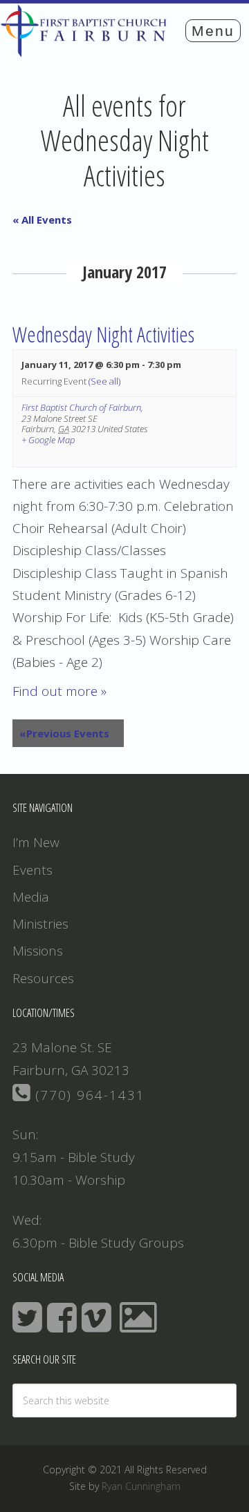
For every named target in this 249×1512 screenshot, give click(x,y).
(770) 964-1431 (87, 1095)
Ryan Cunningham (141, 1486)
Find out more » (59, 691)
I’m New (35, 842)
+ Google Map (48, 440)
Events (32, 870)
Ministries (40, 924)
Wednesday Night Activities (103, 334)
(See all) (104, 381)
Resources (43, 978)
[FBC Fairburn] (87, 50)
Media (30, 897)
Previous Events (64, 733)
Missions (37, 951)
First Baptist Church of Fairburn (81, 407)
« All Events (42, 219)
